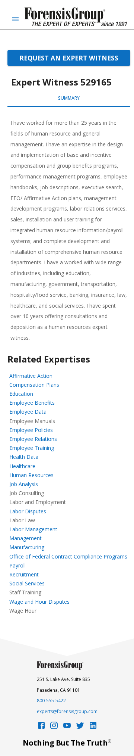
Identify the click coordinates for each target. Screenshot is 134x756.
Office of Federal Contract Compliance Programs (68, 556)
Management (25, 538)
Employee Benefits (32, 402)
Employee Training (31, 447)
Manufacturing (26, 547)
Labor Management (33, 529)
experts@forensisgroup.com (67, 711)
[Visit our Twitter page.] (80, 727)
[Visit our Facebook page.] (41, 727)
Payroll (17, 565)
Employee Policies (31, 429)
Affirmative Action (30, 375)
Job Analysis (23, 484)
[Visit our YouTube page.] (67, 727)
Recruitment (24, 574)
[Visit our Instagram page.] (54, 727)
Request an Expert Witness (68, 57)
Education (21, 393)
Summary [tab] (69, 98)
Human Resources (31, 475)
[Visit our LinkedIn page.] (93, 727)
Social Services (27, 583)
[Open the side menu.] (15, 19)
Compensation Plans (34, 384)
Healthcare (22, 466)
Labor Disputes (27, 511)
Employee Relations (33, 438)
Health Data (23, 456)
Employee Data (28, 411)
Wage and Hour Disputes (39, 601)
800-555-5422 (51, 700)
